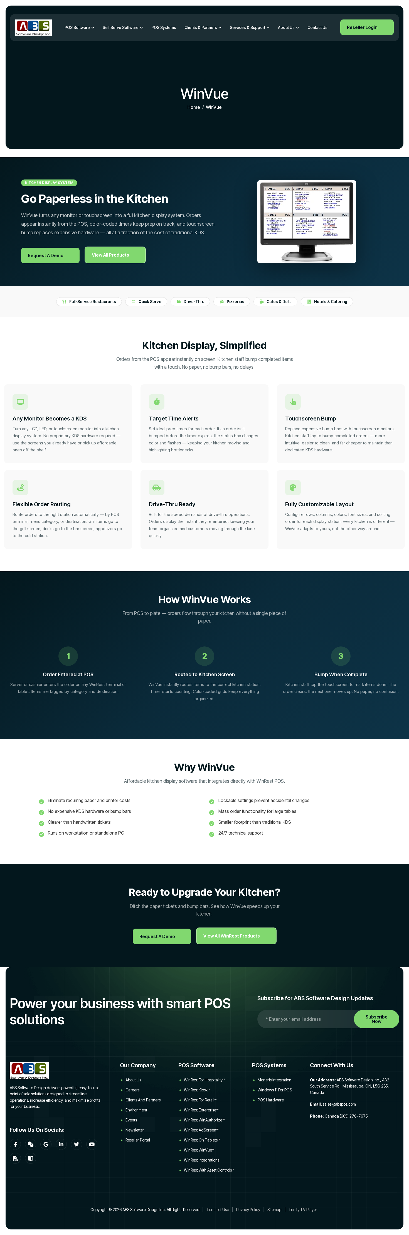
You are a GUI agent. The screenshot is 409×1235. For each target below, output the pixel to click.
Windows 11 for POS (275, 1090)
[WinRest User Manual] (30, 1158)
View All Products (110, 255)
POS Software (77, 27)
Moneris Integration (274, 1079)
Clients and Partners (143, 1100)
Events (131, 1120)
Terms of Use (217, 1209)
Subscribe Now (377, 1019)
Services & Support (247, 27)
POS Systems (163, 27)
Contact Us (317, 27)
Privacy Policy (248, 1209)
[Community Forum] (30, 1144)
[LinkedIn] (61, 1144)
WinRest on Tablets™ (202, 1140)
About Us (286, 27)
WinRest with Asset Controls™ (209, 1170)
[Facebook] (15, 1144)
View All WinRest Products (231, 936)
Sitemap (274, 1209)
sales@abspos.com (339, 1104)
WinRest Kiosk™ (197, 1090)
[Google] (45, 1144)
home (194, 107)
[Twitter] (76, 1144)
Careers (132, 1090)
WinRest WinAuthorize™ (204, 1120)
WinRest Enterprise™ (201, 1110)
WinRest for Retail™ (200, 1100)
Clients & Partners (200, 27)
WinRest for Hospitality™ (204, 1079)
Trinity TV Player (303, 1209)
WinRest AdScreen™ (201, 1130)
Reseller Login (362, 27)
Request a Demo (45, 255)
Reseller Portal (137, 1140)
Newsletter (134, 1130)
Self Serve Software (121, 27)
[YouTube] (91, 1144)
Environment (136, 1110)
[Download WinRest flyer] (15, 1158)
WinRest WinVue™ (199, 1150)
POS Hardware (271, 1100)
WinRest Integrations (201, 1160)
